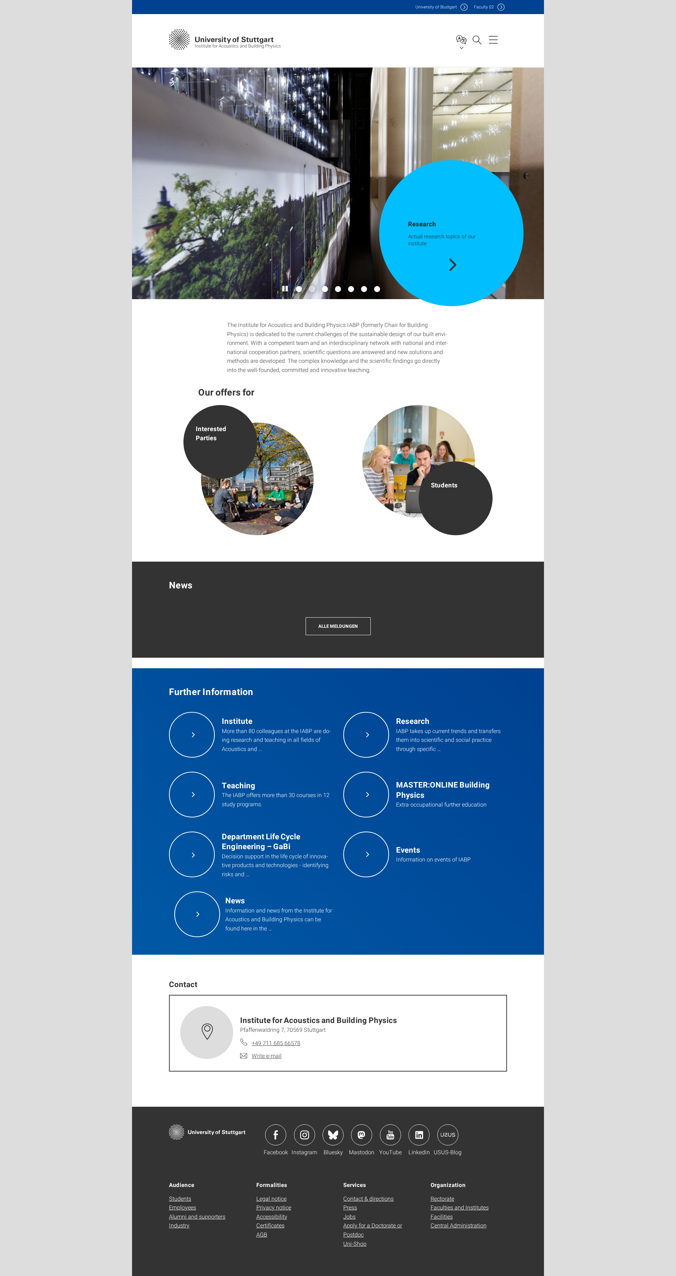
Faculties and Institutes (460, 1207)
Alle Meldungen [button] (338, 626)
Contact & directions (368, 1198)
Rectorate (442, 1198)
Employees (182, 1207)
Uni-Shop (355, 1243)
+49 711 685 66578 (276, 1043)
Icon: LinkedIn (419, 1134)
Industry (179, 1225)
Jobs (349, 1216)
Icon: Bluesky (333, 1134)
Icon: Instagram (304, 1134)
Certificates (270, 1225)
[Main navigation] (493, 39)
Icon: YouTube (390, 1134)
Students (180, 1198)
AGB (261, 1234)
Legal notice (271, 1198)
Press (350, 1207)
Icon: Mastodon (361, 1134)
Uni (436, 7)
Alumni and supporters (197, 1216)
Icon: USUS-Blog (447, 1134)
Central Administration (459, 1225)
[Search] (476, 39)
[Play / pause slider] (285, 288)
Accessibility (271, 1216)
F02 (484, 7)
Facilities (442, 1216)
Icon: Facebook (275, 1134)
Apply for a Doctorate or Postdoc (372, 1229)
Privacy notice (273, 1207)
